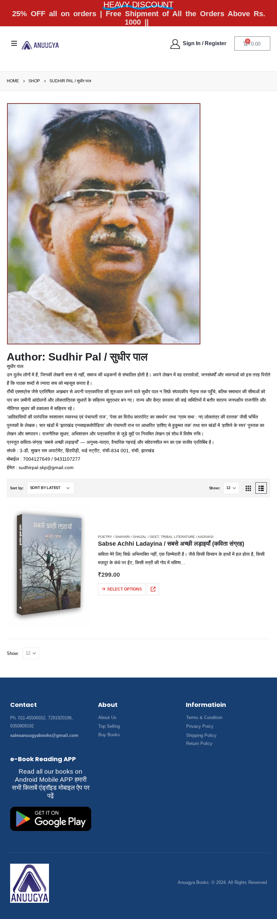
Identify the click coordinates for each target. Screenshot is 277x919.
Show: (214, 488)
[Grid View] (248, 488)
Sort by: (17, 488)
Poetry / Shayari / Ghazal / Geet (128, 537)
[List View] (261, 488)
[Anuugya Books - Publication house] (40, 45)
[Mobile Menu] (14, 43)
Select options (124, 589)
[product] (49, 565)
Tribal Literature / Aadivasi (187, 537)
